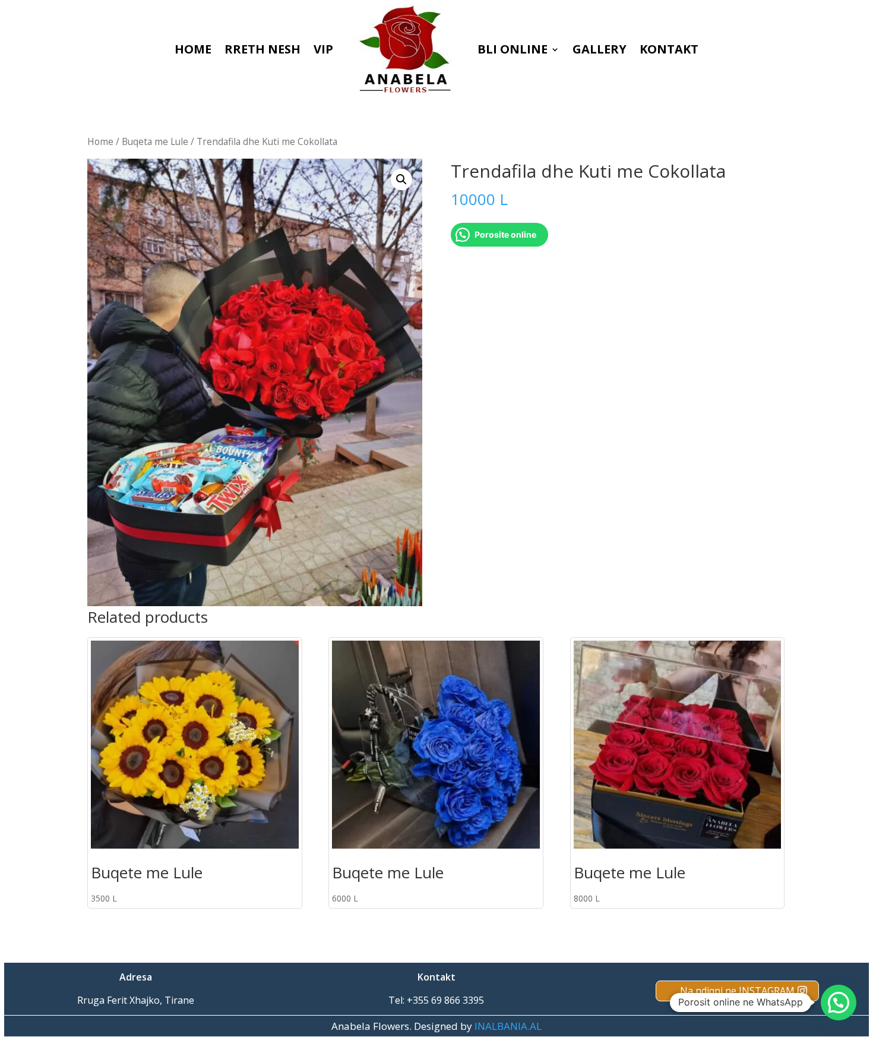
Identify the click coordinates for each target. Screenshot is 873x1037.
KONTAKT (669, 49)
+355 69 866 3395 (445, 1000)
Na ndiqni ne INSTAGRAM (737, 990)
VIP (323, 49)
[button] (401, 179)
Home (100, 141)
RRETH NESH (262, 49)
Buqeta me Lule (155, 141)
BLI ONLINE (512, 49)
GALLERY (599, 49)
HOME (193, 49)
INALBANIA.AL (508, 1026)
